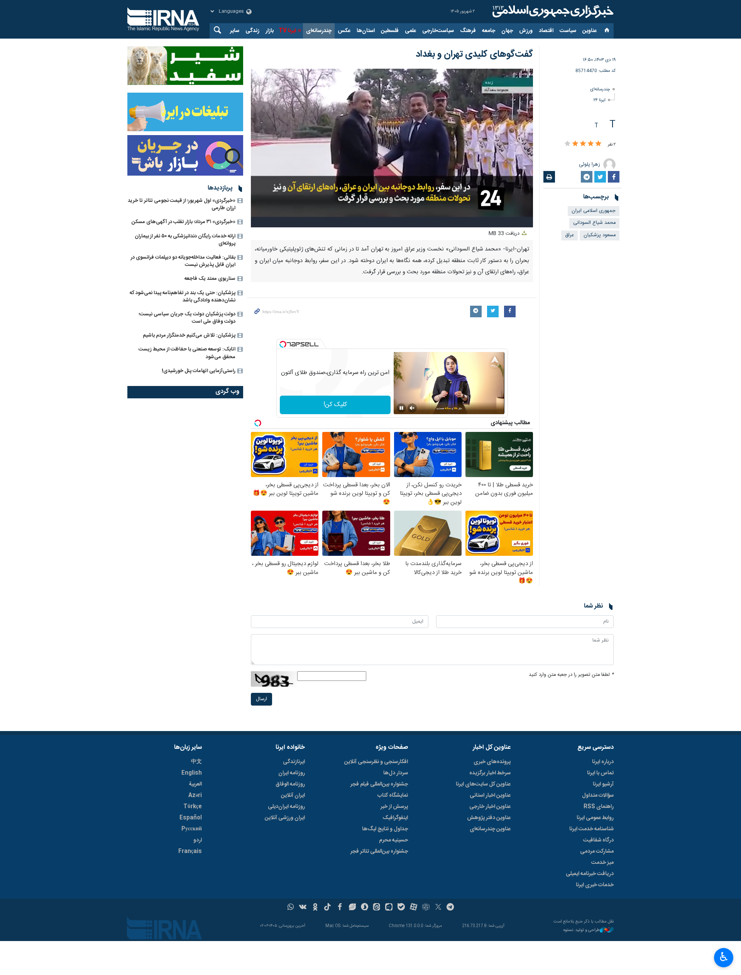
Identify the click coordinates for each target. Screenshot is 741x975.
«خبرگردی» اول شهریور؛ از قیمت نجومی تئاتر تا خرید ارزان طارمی (181, 204)
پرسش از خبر (394, 806)
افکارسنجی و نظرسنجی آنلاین (376, 762)
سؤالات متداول (598, 795)
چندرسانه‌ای (319, 31)
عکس (344, 31)
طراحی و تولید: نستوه (581, 930)
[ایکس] (438, 908)
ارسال (261, 699)
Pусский (191, 829)
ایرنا (552, 11)
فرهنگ (468, 31)
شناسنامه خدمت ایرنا (591, 829)
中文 (196, 762)
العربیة (195, 784)
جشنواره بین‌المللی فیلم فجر (379, 784)
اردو (197, 840)
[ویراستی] (352, 908)
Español (190, 818)
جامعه (488, 31)
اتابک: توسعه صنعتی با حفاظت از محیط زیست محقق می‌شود (187, 353)
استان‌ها (366, 31)
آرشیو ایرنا (603, 784)
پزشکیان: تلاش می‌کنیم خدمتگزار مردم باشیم (189, 335)
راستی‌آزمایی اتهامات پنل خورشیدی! (198, 371)
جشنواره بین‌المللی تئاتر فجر (379, 851)
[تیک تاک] (327, 908)
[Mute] (412, 408)
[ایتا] (377, 908)
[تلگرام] (450, 908)
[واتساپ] (291, 908)
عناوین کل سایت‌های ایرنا (483, 784)
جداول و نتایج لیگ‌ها (385, 829)
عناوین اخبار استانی (490, 795)
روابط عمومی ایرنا (595, 818)
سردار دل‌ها (395, 773)
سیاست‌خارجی (438, 31)
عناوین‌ (589, 31)
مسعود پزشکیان (600, 235)
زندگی (252, 31)
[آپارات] (413, 908)
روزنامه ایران (291, 773)
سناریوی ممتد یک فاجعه (209, 278)
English (191, 773)
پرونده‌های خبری (492, 762)
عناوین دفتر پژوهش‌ (489, 818)
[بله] (401, 908)
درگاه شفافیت (598, 840)
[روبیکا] (426, 908)
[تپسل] (283, 344)
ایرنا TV (287, 31)
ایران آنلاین (293, 795)
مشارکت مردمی (597, 851)
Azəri (195, 795)
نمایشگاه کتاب (392, 795)
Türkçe (192, 806)
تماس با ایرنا (600, 773)
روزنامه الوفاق (290, 784)
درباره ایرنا (603, 762)
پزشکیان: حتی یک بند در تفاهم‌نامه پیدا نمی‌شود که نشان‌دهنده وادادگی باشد (182, 297)
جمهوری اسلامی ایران (594, 211)
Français (190, 851)
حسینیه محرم (393, 840)
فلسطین (390, 31)
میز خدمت (602, 862)
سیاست (568, 31)
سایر (234, 31)
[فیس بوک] (340, 908)
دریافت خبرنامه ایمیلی (590, 874)
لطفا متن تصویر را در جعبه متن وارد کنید (571, 675)
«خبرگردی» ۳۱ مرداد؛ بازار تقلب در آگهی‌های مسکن (183, 222)
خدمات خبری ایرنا (595, 885)
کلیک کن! (335, 404)
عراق (569, 235)
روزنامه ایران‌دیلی (286, 806)
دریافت (505, 234)
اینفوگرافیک (395, 818)
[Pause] (401, 408)
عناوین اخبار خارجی (490, 806)
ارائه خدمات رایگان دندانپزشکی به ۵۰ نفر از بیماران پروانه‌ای (185, 240)
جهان (507, 31)
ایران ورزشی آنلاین (285, 818)
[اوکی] (315, 908)
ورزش (526, 31)
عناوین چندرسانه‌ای (490, 829)
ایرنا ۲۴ (600, 100)
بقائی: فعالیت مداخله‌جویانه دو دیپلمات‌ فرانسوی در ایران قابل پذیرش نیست (183, 261)
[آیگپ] (389, 908)
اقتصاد (546, 31)
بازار (270, 31)
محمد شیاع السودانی (594, 223)
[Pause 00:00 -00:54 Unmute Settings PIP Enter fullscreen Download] (392, 148)
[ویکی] (303, 908)
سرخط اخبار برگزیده (490, 773)
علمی (410, 31)
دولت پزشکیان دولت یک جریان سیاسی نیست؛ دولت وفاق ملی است (187, 318)
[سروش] (364, 908)
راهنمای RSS (599, 806)
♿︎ (723, 957)
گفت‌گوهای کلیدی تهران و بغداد (474, 54)
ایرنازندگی (294, 762)
